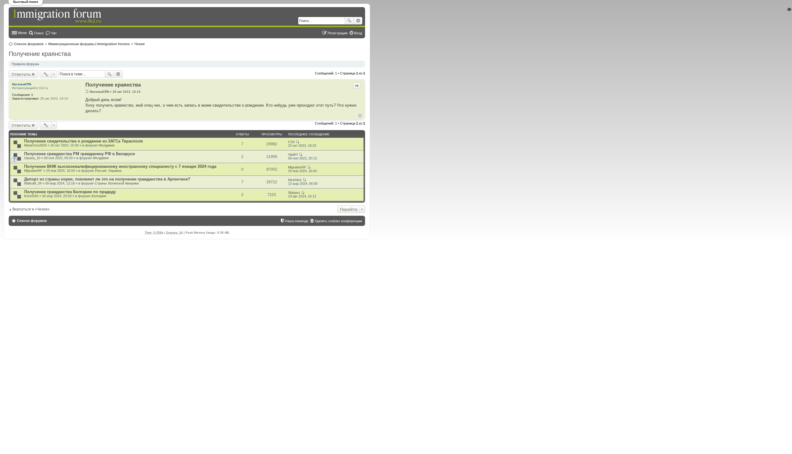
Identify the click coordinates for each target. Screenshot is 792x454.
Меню (22, 33)
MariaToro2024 (35, 145)
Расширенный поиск (358, 20)
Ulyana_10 (32, 158)
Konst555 (31, 196)
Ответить (21, 74)
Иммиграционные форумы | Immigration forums (89, 44)
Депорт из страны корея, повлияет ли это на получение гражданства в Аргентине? (107, 179)
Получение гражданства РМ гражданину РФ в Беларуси (79, 153)
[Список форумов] (58, 16)
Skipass (294, 192)
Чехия (139, 44)
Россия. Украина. (108, 170)
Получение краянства (40, 53)
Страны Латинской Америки (117, 183)
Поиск (349, 20)
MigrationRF (33, 170)
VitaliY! (293, 154)
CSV (291, 142)
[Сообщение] (87, 91)
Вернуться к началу (360, 115)
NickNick (295, 180)
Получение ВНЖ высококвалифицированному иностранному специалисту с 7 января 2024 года (120, 166)
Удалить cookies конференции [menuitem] (338, 221)
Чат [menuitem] (54, 33)
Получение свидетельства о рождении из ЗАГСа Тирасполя (83, 141)
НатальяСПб (21, 84)
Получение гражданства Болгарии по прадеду (70, 191)
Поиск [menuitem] (39, 33)
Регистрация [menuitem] (337, 33)
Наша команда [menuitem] (296, 221)
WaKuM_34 (32, 183)
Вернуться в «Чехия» (31, 209)
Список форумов (29, 44)
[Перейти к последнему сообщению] (297, 142)
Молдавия (106, 145)
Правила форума (25, 64)
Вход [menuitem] (358, 33)
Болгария (99, 196)
